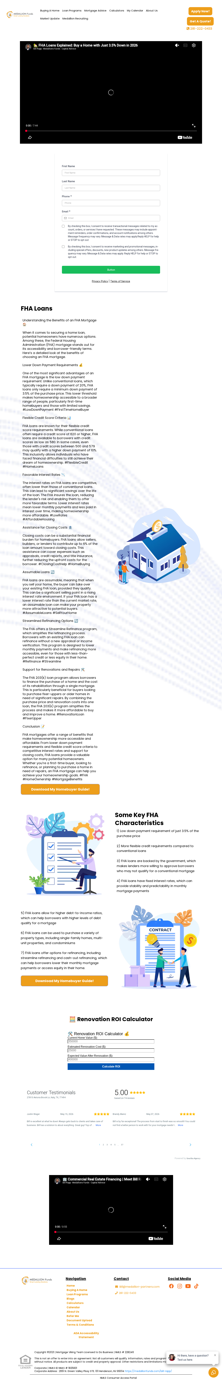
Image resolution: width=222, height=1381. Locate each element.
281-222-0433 (201, 28)
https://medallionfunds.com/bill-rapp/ (148, 1371)
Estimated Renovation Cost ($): (87, 1046)
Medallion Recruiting (75, 18)
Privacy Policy (100, 281)
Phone (67, 196)
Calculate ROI (111, 1066)
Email (66, 211)
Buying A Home (49, 10)
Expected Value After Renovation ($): (90, 1055)
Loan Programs (72, 10)
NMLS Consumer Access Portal (118, 1378)
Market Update (50, 18)
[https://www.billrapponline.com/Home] (20, 14)
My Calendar (135, 10)
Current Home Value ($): (82, 1037)
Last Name (68, 181)
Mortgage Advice (95, 10)
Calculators (116, 10)
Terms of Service (120, 281)
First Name (68, 166)
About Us (152, 10)
